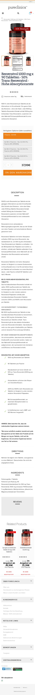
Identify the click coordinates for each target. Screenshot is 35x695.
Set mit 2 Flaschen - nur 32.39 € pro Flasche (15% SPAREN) (16, 143)
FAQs (5, 627)
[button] (14, 92)
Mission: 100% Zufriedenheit (12, 614)
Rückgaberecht (8, 632)
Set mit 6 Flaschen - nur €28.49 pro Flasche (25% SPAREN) (16, 157)
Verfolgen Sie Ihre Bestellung (12, 611)
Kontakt (5, 608)
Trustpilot (6, 653)
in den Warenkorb (19, 172)
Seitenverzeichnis (9, 641)
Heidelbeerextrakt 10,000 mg (26, 549)
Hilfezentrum (7, 605)
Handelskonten (17, 687)
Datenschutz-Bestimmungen (12, 638)
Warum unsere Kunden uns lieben (14, 593)
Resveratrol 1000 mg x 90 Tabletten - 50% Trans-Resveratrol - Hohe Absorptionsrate (17, 78)
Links (30, 1)
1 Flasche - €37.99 (10, 135)
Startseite (2, 18)
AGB (4, 635)
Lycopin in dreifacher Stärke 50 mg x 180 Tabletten (9, 550)
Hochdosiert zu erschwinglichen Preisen (16, 590)
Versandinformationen (10, 629)
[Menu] (3, 13)
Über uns (6, 587)
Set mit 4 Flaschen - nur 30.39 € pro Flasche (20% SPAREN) (16, 150)
